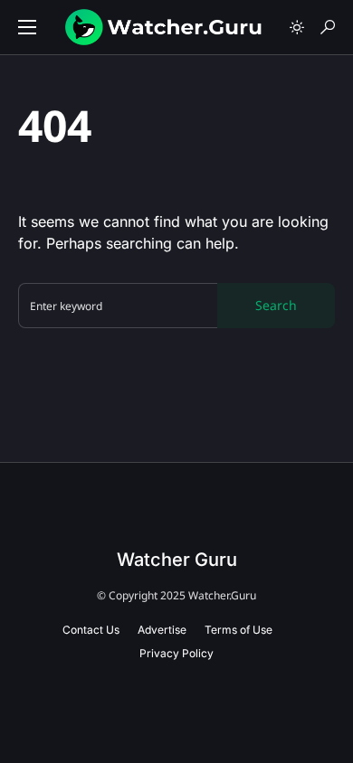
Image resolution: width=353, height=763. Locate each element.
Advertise (162, 629)
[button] (27, 27)
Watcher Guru (177, 559)
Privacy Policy (176, 653)
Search (276, 305)
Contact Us (90, 629)
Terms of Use (238, 629)
